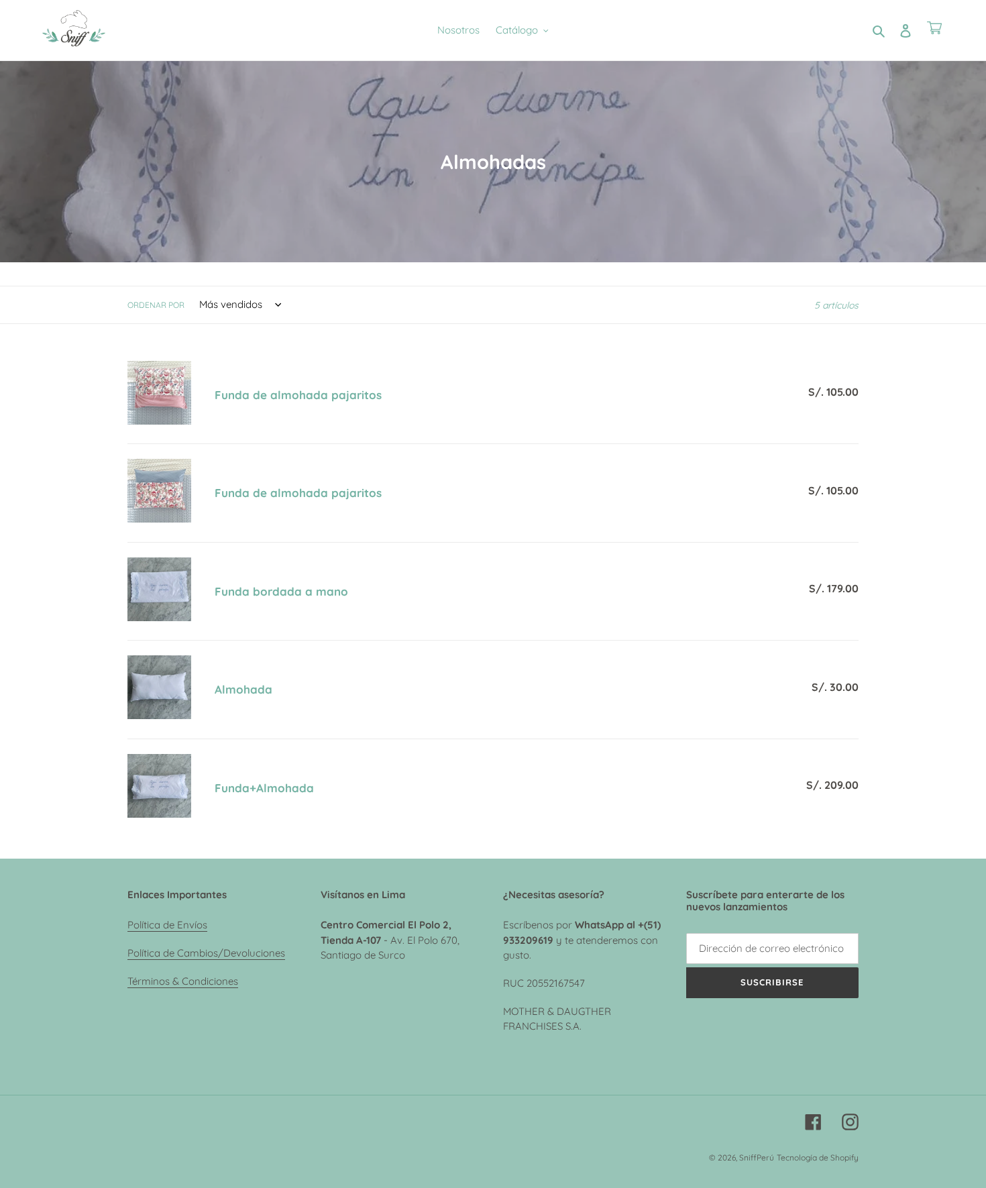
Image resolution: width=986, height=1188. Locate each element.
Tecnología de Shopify (818, 1157)
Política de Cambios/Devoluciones (206, 953)
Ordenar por (155, 305)
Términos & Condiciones (182, 981)
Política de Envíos (167, 924)
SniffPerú (756, 1157)
